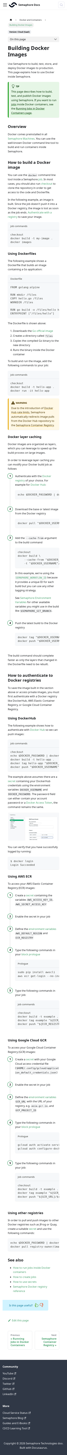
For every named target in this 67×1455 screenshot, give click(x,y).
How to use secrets (25, 1282)
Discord (7, 1378)
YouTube (8, 1373)
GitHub (7, 1389)
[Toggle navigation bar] (5, 4)
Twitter (7, 1384)
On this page (18, 39)
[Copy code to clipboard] (55, 234)
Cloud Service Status (15, 1413)
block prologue (30, 954)
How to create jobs (24, 1277)
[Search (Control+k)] (61, 5)
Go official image (42, 331)
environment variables (42, 929)
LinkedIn (8, 1394)
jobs (13, 104)
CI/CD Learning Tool (15, 1428)
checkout (46, 183)
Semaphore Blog (13, 1418)
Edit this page (20, 1320)
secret (11, 781)
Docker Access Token (39, 802)
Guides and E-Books (15, 1423)
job (40, 179)
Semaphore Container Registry (35, 425)
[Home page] (11, 19)
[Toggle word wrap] (49, 287)
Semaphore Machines (21, 138)
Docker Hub (38, 484)
